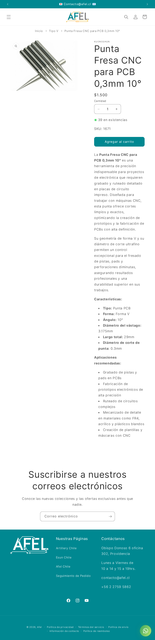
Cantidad (100, 101)
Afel (39, 627)
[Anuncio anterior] (8, 4)
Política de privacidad (60, 627)
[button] (8, 16)
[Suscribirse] (110, 516)
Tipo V (53, 31)
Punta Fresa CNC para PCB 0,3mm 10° (92, 31)
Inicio (39, 31)
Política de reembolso (96, 631)
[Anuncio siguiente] (147, 4)
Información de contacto (64, 631)
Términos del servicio (91, 627)
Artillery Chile (66, 548)
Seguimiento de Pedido (73, 576)
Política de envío (118, 627)
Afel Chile (63, 566)
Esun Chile (64, 557)
